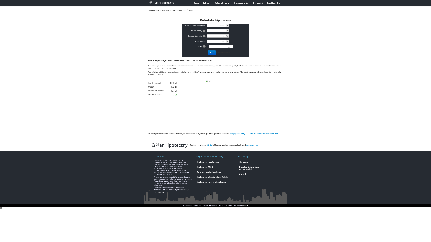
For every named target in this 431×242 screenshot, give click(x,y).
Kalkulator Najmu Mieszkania (211, 182)
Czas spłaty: (200, 41)
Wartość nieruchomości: (195, 25)
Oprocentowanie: (196, 36)
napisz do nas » (252, 145)
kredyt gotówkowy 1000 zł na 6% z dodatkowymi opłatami (254, 133)
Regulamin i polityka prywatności (249, 168)
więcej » (186, 190)
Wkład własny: (198, 31)
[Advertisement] (215, 114)
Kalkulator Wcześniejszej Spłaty (212, 177)
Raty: (201, 46)
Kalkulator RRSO (205, 167)
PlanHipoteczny (153, 10)
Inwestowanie (241, 3)
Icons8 (161, 192)
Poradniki (258, 3)
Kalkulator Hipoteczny (208, 162)
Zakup (206, 3)
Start (196, 3)
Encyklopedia (273, 3)
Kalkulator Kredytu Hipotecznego (174, 10)
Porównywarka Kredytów (209, 172)
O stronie (243, 162)
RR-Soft (210, 145)
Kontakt (243, 174)
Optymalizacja (221, 3)
